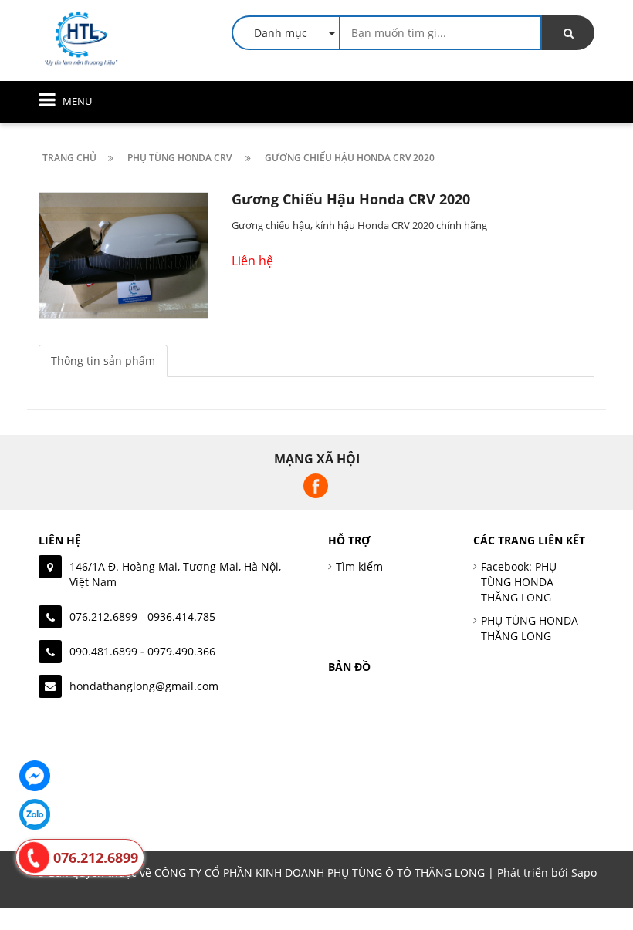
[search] (568, 32)
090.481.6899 (103, 651)
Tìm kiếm (359, 566)
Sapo (584, 872)
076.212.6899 (103, 616)
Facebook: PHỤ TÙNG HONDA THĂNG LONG (519, 582)
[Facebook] (34, 775)
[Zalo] (34, 814)
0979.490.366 (181, 651)
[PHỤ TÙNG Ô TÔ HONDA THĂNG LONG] (81, 37)
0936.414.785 (181, 616)
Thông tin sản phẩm (103, 360)
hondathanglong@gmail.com (143, 686)
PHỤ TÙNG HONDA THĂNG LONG (529, 628)
